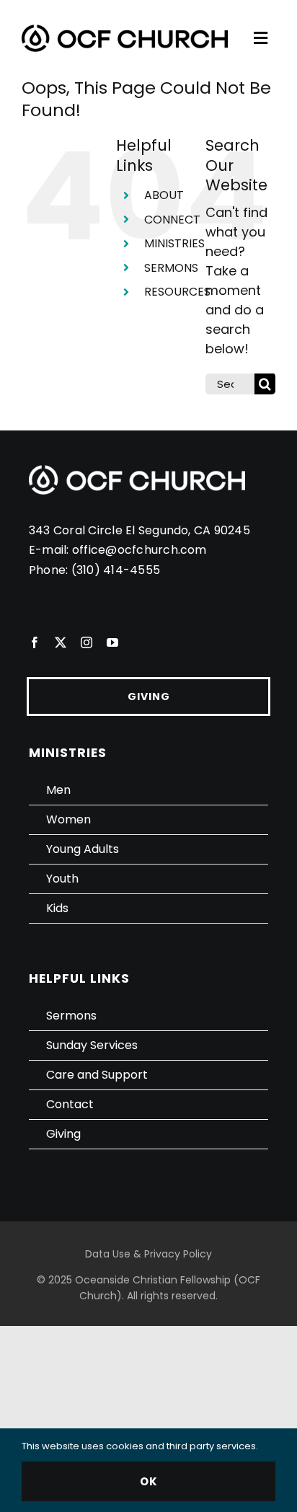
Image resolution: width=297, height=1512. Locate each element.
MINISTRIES (174, 243)
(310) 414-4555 (115, 570)
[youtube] (112, 642)
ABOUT (164, 195)
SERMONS (171, 268)
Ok (149, 1481)
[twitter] (60, 642)
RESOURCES (177, 291)
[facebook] (34, 642)
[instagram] (86, 642)
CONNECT (172, 219)
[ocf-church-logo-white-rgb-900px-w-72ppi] (137, 471)
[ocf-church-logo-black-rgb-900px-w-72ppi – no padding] (125, 31)
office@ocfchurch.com (139, 549)
